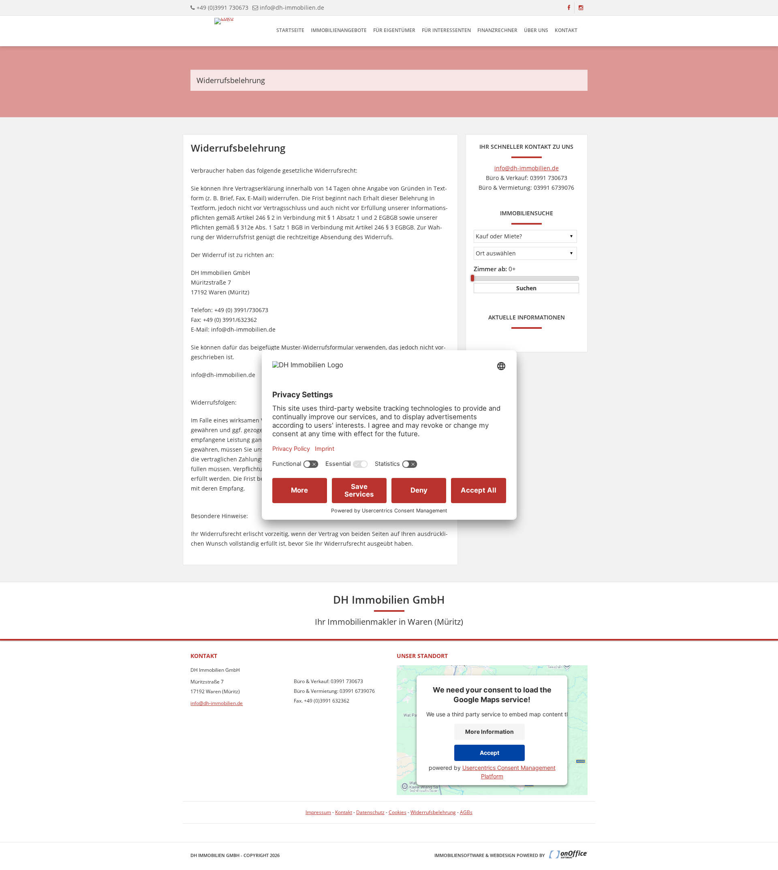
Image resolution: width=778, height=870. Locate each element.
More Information (489, 731)
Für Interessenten (446, 30)
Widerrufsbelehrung (433, 812)
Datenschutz (370, 812)
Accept (489, 752)
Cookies (397, 812)
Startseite (290, 30)
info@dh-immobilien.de (292, 7)
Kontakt (566, 30)
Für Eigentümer (394, 30)
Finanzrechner (497, 30)
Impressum (318, 812)
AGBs (466, 812)
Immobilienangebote (339, 30)
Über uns (536, 30)
